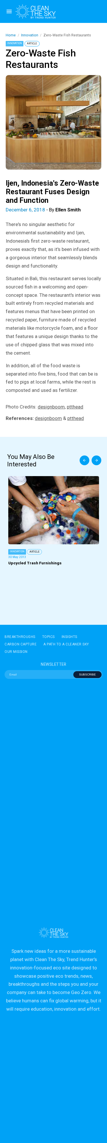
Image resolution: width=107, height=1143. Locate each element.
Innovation (29, 35)
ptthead (75, 407)
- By (43, 210)
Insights (69, 637)
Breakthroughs (20, 637)
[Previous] (84, 460)
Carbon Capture (21, 644)
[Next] (96, 460)
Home (11, 35)
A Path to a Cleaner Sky (66, 644)
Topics (48, 637)
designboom (51, 407)
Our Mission (16, 652)
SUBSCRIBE (87, 674)
